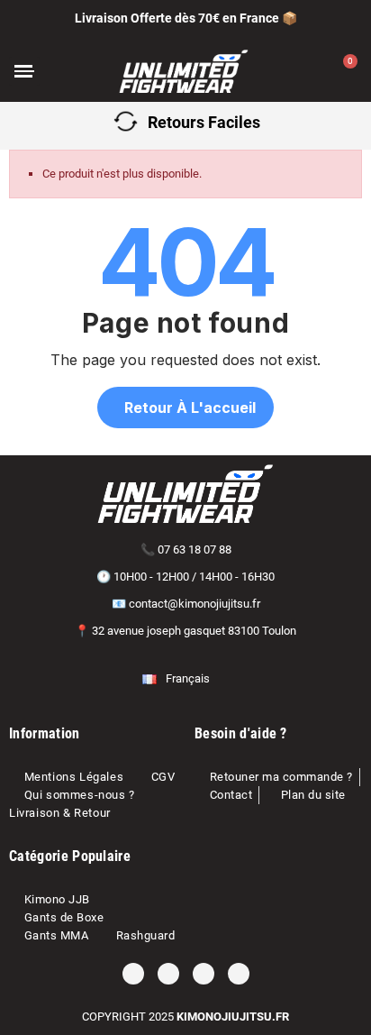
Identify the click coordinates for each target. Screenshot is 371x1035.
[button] (72, 72)
